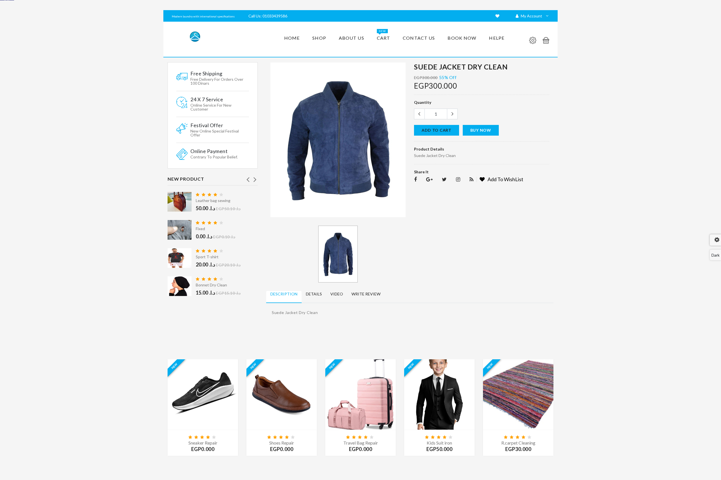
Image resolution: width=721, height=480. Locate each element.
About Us (351, 38)
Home (292, 38)
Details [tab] (314, 293)
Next (255, 178)
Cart (383, 35)
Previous (248, 178)
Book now (462, 38)
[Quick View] (202, 389)
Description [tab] (283, 293)
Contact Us (419, 38)
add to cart (436, 130)
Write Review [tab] (365, 293)
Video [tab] (336, 293)
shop (319, 38)
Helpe (496, 38)
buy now (480, 130)
